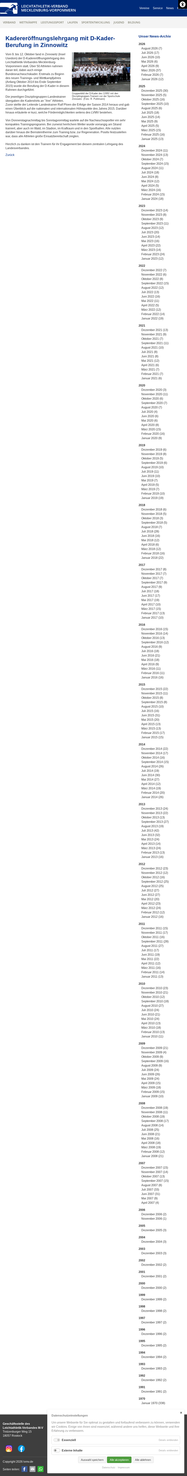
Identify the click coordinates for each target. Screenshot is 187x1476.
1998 (142, 1306)
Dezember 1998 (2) (153, 1310)
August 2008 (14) (152, 1125)
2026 (142, 44)
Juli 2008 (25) (150, 1129)
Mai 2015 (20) (150, 719)
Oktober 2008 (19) (153, 1116)
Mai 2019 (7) (149, 480)
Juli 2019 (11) (150, 471)
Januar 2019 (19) (152, 498)
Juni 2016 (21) (150, 655)
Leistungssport (52, 22)
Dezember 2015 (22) (154, 689)
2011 (142, 923)
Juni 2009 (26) (150, 1074)
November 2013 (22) (154, 813)
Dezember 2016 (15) (154, 629)
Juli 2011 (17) (150, 950)
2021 (142, 325)
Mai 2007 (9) (149, 1198)
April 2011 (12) (150, 963)
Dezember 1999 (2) (153, 1299)
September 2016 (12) (155, 642)
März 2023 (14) (151, 249)
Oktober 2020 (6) (152, 398)
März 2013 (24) (151, 848)
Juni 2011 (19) (150, 954)
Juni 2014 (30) (150, 775)
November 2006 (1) (153, 1218)
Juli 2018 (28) (150, 531)
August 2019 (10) (152, 467)
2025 (142, 86)
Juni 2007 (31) (150, 1194)
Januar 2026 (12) (152, 79)
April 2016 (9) (150, 664)
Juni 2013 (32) (150, 835)
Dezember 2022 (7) (153, 270)
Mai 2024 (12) (150, 181)
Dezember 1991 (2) (153, 1391)
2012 (142, 864)
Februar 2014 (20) (153, 792)
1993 (142, 1364)
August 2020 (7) (151, 407)
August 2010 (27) (152, 1005)
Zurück (9, 154)
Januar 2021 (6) (151, 378)
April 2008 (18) (151, 1142)
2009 (142, 1043)
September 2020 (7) (154, 403)
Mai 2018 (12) (150, 540)
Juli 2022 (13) (150, 292)
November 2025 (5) (153, 95)
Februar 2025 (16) (153, 134)
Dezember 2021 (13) (154, 330)
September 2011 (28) (155, 941)
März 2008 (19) (151, 1147)
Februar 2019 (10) (153, 493)
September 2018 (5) (154, 522)
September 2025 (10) (155, 103)
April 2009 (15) (151, 1083)
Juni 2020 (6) (149, 416)
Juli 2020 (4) (149, 411)
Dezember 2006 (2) (153, 1214)
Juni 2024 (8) (149, 176)
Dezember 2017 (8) (153, 569)
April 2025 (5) (150, 125)
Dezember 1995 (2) (153, 1345)
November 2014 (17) (154, 753)
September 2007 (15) (155, 1180)
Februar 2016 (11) (153, 673)
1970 (142, 1398)
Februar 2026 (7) (152, 74)
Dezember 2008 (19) (154, 1107)
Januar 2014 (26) (152, 797)
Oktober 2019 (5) (152, 458)
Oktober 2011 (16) (153, 937)
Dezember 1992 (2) (153, 1380)
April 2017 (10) (151, 604)
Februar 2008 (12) (153, 1151)
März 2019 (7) (150, 489)
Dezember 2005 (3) (153, 1230)
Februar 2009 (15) (153, 1091)
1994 (142, 1352)
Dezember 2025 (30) (154, 90)
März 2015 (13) (151, 728)
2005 (142, 1225)
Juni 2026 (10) (150, 57)
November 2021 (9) (153, 334)
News (170, 8)
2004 (142, 1237)
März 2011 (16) (151, 967)
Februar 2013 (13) (153, 852)
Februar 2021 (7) (152, 373)
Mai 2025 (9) (149, 121)
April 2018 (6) (150, 544)
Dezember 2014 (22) (154, 748)
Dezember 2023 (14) (154, 210)
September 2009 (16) (155, 1061)
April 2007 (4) (150, 1202)
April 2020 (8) (150, 424)
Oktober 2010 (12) (153, 996)
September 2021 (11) (155, 343)
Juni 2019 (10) (150, 476)
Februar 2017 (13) (153, 613)
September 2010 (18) (155, 1001)
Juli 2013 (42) (150, 830)
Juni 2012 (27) (150, 894)
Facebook (24, 1469)
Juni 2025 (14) (150, 117)
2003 (142, 1248)
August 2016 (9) (151, 646)
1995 (142, 1341)
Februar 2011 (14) (153, 972)
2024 (142, 146)
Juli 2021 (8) (149, 351)
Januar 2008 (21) (152, 1156)
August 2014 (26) (152, 766)
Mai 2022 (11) (150, 300)
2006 (142, 1209)
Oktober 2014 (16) (153, 757)
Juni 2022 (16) (150, 296)
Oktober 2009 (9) (152, 1056)
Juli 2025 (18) (150, 112)
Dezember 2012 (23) (154, 868)
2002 (142, 1260)
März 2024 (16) (151, 190)
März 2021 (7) (150, 369)
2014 (142, 744)
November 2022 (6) (153, 274)
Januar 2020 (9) (151, 438)
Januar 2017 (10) (152, 617)
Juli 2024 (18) (150, 172)
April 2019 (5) (150, 484)
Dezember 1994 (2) (153, 1357)
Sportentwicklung (95, 22)
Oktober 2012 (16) (153, 877)
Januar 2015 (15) (152, 737)
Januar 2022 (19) (152, 318)
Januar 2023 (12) (152, 258)
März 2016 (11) (151, 668)
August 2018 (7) (151, 527)
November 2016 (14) (154, 633)
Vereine (144, 8)
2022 (142, 265)
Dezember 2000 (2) (153, 1287)
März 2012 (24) (151, 908)
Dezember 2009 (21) (154, 1048)
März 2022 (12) (151, 309)
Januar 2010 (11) (152, 1036)
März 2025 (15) (151, 130)
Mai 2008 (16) (150, 1138)
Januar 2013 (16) (152, 856)
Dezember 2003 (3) (153, 1253)
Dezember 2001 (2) (153, 1276)
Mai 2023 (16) (150, 241)
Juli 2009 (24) (150, 1069)
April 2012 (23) (151, 903)
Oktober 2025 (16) (153, 99)
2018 (142, 505)
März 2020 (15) (151, 429)
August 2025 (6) (151, 108)
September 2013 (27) (155, 821)
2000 (142, 1283)
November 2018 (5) (153, 513)
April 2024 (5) (150, 185)
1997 (142, 1318)
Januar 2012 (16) (152, 916)
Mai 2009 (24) (150, 1078)
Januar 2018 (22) (152, 557)
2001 (142, 1271)
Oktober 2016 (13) (153, 637)
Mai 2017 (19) (150, 600)
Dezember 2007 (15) (154, 1167)
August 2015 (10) (152, 706)
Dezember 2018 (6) (153, 509)
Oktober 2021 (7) (152, 338)
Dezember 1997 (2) (153, 1322)
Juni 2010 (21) (150, 1014)
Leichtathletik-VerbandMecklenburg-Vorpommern (48, 8)
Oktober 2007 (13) (153, 1176)
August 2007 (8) (151, 1185)
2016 (142, 624)
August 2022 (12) (152, 287)
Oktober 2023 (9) (152, 219)
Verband (9, 22)
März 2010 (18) (151, 1027)
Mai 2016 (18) (150, 659)
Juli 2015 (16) (150, 710)
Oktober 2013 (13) (153, 817)
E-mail (32, 1469)
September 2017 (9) (154, 582)
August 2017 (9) (151, 586)
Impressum (124, 1467)
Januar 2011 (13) (152, 976)
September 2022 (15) (155, 283)
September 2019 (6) (154, 462)
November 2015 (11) (154, 693)
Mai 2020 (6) (149, 420)
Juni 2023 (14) (150, 236)
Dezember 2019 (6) (153, 449)
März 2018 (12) (151, 549)
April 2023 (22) (151, 245)
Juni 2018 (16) (150, 535)
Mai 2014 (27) (150, 779)
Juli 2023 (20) (150, 232)
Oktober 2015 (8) (152, 697)
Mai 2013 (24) (150, 839)
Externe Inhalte (72, 1450)
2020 (142, 385)
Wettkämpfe (28, 22)
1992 (142, 1375)
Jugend (119, 22)
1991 (142, 1387)
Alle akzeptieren (119, 1459)
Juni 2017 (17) (150, 595)
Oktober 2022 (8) (152, 278)
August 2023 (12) (152, 227)
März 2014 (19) (151, 788)
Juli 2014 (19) (150, 770)
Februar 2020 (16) (153, 433)
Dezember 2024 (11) (154, 150)
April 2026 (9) (150, 66)
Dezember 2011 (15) (154, 928)
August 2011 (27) (152, 945)
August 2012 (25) (152, 886)
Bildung (134, 22)
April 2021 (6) (150, 365)
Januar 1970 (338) (153, 1403)
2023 (142, 205)
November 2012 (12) (154, 872)
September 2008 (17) (155, 1121)
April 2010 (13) (151, 1023)
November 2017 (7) (153, 573)
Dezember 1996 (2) (153, 1333)
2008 (142, 1103)
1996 (142, 1329)
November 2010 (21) (154, 992)
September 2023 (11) (155, 223)
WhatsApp (40, 1469)
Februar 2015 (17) (153, 732)
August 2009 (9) (151, 1065)
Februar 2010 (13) (153, 1032)
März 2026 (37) (151, 70)
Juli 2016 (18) (150, 651)
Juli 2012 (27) (150, 890)
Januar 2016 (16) (152, 677)
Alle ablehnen (143, 1459)
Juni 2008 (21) (150, 1134)
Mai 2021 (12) (150, 360)
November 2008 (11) (154, 1112)
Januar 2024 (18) (152, 198)
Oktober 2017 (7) (152, 578)
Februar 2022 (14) (153, 314)
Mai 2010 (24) (150, 1018)
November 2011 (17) (154, 932)
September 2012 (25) (155, 881)
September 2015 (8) (154, 702)
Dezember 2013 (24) (154, 808)
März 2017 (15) (151, 608)
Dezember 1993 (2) (153, 1368)
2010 (142, 983)
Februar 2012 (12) (153, 912)
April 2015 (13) (151, 724)
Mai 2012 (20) (150, 899)
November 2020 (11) (154, 394)
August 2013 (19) (152, 826)
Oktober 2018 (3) (152, 518)
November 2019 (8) (153, 454)
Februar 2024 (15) (153, 194)
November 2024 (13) (154, 154)
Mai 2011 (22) (150, 959)
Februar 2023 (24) (153, 254)
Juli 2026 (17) (150, 52)
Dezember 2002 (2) (153, 1264)
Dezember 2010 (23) (154, 988)
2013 (142, 804)
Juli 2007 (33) (150, 1189)
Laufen (72, 22)
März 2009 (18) (151, 1087)
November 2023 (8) (153, 214)
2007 (142, 1163)
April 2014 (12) (151, 783)
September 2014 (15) (155, 762)
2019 (142, 445)
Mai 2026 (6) (149, 61)
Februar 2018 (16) (153, 553)
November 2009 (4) (153, 1052)
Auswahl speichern (92, 1459)
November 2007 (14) (154, 1172)
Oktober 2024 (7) (152, 159)
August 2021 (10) (152, 347)
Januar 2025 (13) (152, 139)
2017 (142, 564)
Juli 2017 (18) (150, 591)
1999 (142, 1295)
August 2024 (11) (152, 168)
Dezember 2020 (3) (153, 389)
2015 (142, 684)
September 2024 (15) (155, 163)
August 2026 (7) (151, 48)
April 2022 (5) (150, 305)
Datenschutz (108, 1467)
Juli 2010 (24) (150, 1010)
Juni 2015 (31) (150, 715)
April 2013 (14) (151, 843)
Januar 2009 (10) (152, 1096)
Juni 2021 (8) (149, 356)
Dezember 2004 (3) (153, 1241)
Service (158, 8)
